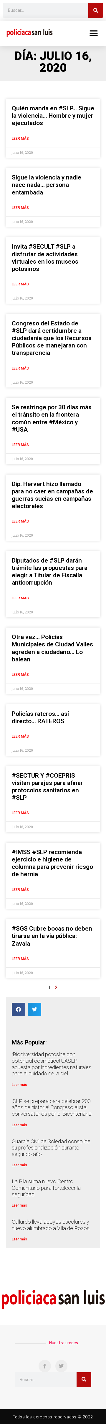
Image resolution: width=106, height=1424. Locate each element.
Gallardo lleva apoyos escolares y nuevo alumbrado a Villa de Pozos (51, 1225)
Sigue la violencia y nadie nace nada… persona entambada (46, 185)
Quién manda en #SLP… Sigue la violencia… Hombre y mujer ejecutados (53, 116)
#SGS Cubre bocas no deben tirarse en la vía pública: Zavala (52, 936)
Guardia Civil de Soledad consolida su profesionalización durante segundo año (51, 1147)
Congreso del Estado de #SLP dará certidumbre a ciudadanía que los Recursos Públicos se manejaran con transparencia (52, 338)
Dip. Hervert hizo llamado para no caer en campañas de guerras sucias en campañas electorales (52, 495)
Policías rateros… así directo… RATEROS (40, 717)
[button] (93, 33)
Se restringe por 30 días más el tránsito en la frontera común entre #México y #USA (52, 418)
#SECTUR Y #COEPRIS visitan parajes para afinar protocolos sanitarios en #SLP (47, 786)
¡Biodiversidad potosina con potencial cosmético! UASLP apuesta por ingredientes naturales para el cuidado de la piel (51, 1064)
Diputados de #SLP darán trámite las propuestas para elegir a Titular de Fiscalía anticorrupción (49, 571)
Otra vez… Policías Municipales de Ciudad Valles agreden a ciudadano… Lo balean (52, 648)
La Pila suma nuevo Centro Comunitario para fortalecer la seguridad (46, 1187)
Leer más (20, 139)
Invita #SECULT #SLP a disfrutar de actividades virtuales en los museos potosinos (45, 257)
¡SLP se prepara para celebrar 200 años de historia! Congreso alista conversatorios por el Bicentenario (52, 1107)
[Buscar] (95, 10)
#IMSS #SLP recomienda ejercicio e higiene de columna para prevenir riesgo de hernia (52, 863)
